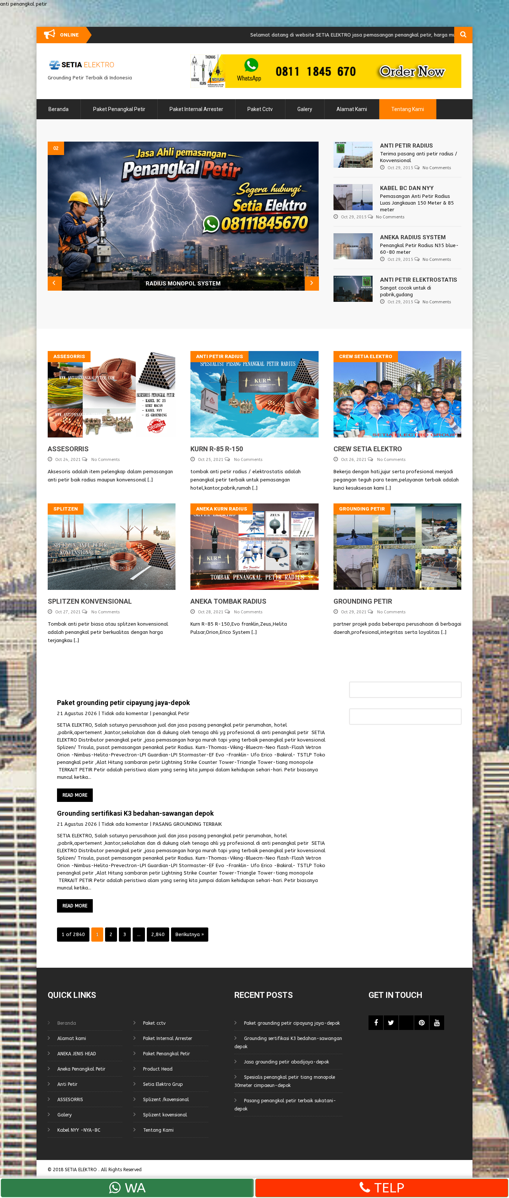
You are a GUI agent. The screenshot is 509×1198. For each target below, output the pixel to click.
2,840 (158, 934)
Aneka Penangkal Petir (81, 1069)
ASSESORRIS (70, 1099)
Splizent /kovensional (166, 1099)
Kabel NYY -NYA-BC (78, 1130)
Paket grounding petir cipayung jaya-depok (123, 703)
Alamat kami (351, 109)
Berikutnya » (190, 934)
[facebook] (376, 1022)
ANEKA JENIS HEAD (76, 1053)
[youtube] (437, 1022)
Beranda (58, 109)
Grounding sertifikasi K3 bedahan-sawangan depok (135, 813)
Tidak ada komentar (124, 713)
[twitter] (391, 1022)
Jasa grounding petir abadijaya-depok (286, 1062)
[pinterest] (421, 1022)
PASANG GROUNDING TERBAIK (187, 824)
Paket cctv (260, 109)
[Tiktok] (406, 1022)
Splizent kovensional (165, 1115)
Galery (304, 109)
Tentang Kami (407, 109)
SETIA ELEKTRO (81, 1169)
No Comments (437, 167)
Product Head (158, 1069)
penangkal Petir (171, 713)
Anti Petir (67, 1084)
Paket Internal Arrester (196, 109)
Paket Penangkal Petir (119, 109)
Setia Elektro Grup (163, 1084)
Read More (75, 795)
